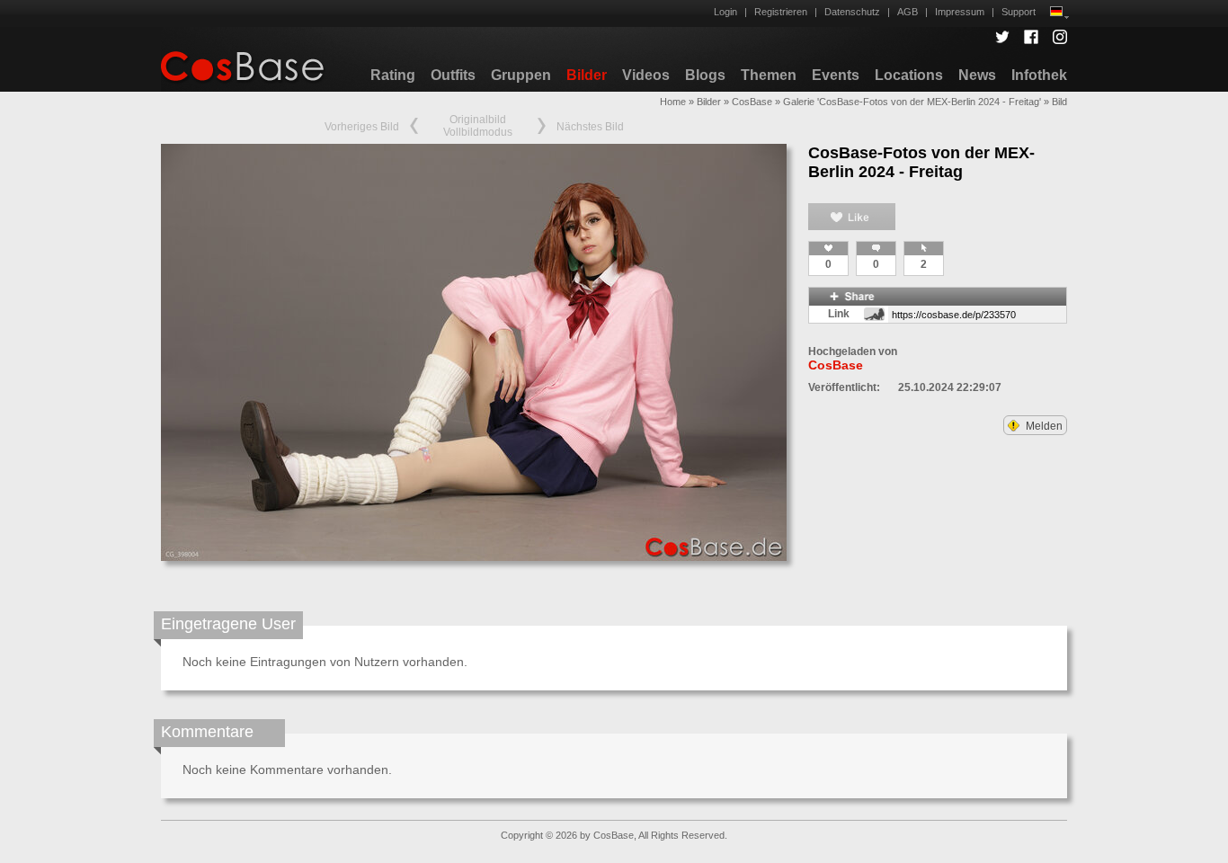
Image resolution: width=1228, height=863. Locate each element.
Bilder (586, 75)
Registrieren (780, 11)
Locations (909, 75)
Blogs (705, 75)
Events (835, 75)
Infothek (1039, 75)
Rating (392, 75)
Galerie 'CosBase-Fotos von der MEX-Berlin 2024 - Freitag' (912, 101)
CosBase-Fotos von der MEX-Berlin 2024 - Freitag (921, 162)
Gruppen (521, 75)
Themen (768, 75)
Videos (646, 75)
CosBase (752, 101)
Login (725, 11)
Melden (1043, 426)
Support (1018, 11)
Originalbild (477, 119)
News (977, 75)
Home (673, 101)
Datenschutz (852, 11)
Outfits (453, 75)
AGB (907, 11)
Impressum (959, 11)
